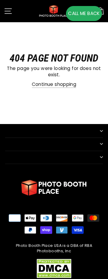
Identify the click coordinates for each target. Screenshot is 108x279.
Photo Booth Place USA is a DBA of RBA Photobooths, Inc (54, 248)
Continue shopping (54, 84)
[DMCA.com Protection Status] (54, 268)
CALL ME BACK (84, 13)
